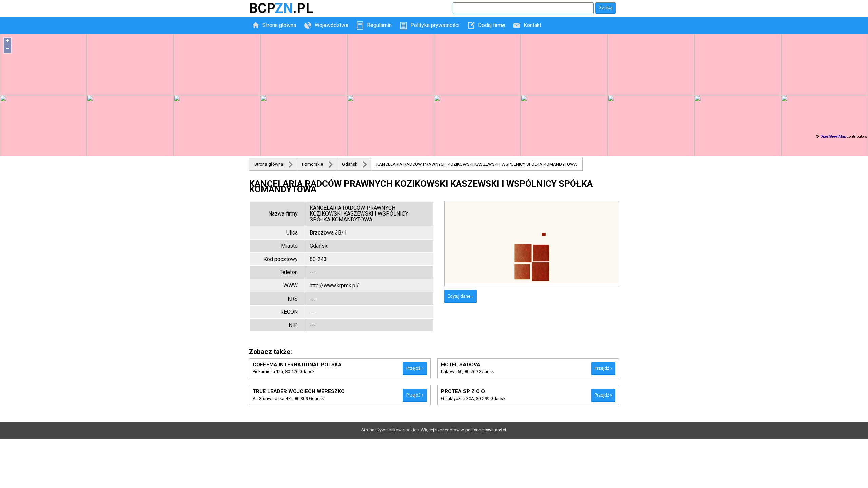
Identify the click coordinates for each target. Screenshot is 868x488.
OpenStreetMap (833, 136)
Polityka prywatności (434, 25)
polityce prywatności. (486, 429)
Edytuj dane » (460, 296)
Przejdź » (414, 368)
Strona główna (279, 25)
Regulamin (379, 25)
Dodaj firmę (491, 25)
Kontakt (532, 25)
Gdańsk (349, 164)
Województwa (331, 25)
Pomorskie (312, 164)
